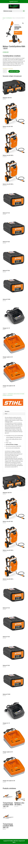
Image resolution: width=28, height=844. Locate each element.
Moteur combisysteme (8, 395)
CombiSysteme (9, 18)
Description (7, 411)
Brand (6, 413)
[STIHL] (13, 402)
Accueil (4, 18)
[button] (23, 23)
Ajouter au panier (14, 71)
